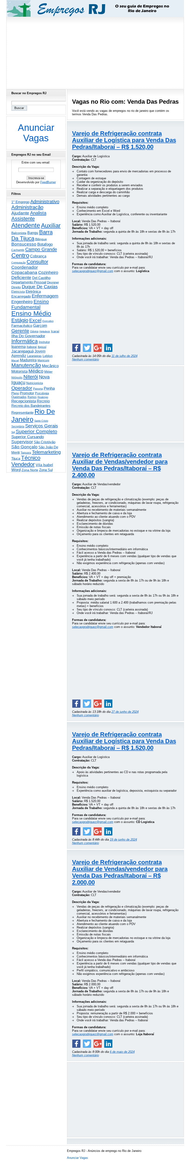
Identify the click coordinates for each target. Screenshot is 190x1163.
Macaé (15, 360)
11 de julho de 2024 (124, 356)
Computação (18, 262)
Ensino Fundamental (30, 304)
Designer (53, 282)
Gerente (20, 331)
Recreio (43, 401)
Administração (27, 207)
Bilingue (41, 239)
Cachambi (17, 249)
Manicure (43, 360)
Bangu (32, 233)
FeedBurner (48, 182)
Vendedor (23, 464)
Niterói (30, 377)
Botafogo (45, 244)
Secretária (17, 426)
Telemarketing (46, 452)
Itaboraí (32, 347)
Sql (13, 432)
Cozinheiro (48, 272)
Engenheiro (22, 301)
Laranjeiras (34, 356)
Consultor (37, 262)
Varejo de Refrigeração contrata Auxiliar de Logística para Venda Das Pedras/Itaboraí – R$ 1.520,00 (124, 140)
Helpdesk (44, 331)
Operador (21, 388)
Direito (16, 287)
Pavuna (38, 388)
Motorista (19, 371)
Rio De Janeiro (33, 415)
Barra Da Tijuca (32, 235)
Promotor (27, 393)
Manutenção (26, 365)
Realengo (43, 397)
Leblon (48, 356)
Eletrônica (33, 291)
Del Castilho (41, 278)
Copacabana (24, 272)
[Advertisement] (95, 51)
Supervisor (22, 441)
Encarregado (21, 296)
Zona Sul (46, 470)
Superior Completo (36, 431)
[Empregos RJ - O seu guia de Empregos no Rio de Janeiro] (90, 8)
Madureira (28, 360)
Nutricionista (34, 383)
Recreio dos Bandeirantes (31, 406)
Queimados (19, 397)
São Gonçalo (24, 446)
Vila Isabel (44, 465)
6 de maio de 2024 (122, 1052)
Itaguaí (42, 347)
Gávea (34, 331)
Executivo (48, 321)
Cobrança (38, 256)
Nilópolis (16, 377)
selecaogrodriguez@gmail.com (92, 271)
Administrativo (44, 201)
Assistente (23, 219)
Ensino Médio (31, 313)
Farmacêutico (21, 326)
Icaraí (55, 331)
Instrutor (44, 342)
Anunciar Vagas (36, 132)
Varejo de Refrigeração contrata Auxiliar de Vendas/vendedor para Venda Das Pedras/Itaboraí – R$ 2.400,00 (120, 465)
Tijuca (15, 458)
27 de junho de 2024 (125, 711)
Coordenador (24, 267)
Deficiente (21, 277)
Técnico (30, 458)
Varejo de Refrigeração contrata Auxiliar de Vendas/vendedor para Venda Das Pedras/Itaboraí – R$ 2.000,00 (120, 872)
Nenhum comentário (85, 359)
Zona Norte (30, 470)
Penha (49, 388)
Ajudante (20, 213)
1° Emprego (20, 202)
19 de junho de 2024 (123, 839)
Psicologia (42, 393)
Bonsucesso (23, 244)
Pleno (15, 393)
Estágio (19, 320)
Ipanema (18, 346)
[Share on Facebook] (76, 348)
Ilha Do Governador (28, 336)
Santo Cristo (41, 420)
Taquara (26, 452)
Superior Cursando (27, 436)
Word (16, 470)
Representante (22, 412)
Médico (35, 371)
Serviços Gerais (41, 425)
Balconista (18, 233)
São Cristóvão (44, 442)
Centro (20, 255)
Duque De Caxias (40, 286)
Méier (48, 371)
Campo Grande (41, 249)
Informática (24, 341)
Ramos (32, 397)
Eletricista (18, 291)
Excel (35, 320)
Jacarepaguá (22, 351)
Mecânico (50, 365)
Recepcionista (23, 401)
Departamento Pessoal (28, 282)
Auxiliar (51, 225)
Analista (38, 212)
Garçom (40, 325)
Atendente (25, 225)
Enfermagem (45, 296)
